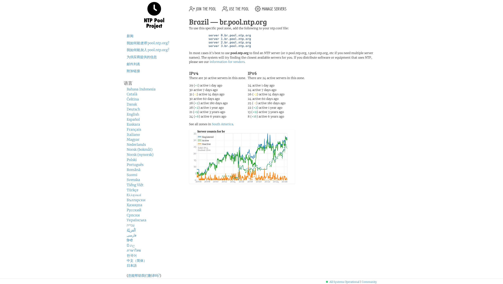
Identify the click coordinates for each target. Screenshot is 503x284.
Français (134, 129)
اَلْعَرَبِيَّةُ (131, 230)
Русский (134, 210)
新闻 (130, 36)
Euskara (133, 124)
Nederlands (136, 144)
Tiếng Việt (135, 185)
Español (133, 119)
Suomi (132, 175)
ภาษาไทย (134, 250)
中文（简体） (137, 260)
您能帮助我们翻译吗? (144, 275)
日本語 (132, 265)
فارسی (131, 235)
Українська (136, 220)
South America (222, 124)
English (133, 114)
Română (133, 170)
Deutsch (133, 109)
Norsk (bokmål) (139, 149)
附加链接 (133, 71)
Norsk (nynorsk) (140, 155)
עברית (131, 225)
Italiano (133, 134)
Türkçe (132, 190)
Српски (133, 215)
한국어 (132, 255)
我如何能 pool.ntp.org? (148, 43)
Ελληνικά (134, 195)
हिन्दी (130, 240)
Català (132, 94)
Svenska (133, 180)
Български (136, 200)
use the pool (238, 7)
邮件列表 (133, 64)
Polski (132, 160)
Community (369, 282)
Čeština (133, 99)
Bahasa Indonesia (141, 89)
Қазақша (134, 205)
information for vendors (227, 62)
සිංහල (131, 245)
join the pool (205, 7)
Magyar (133, 139)
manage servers (273, 7)
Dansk (132, 104)
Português (135, 165)
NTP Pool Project (154, 15)
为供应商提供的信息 (142, 57)
